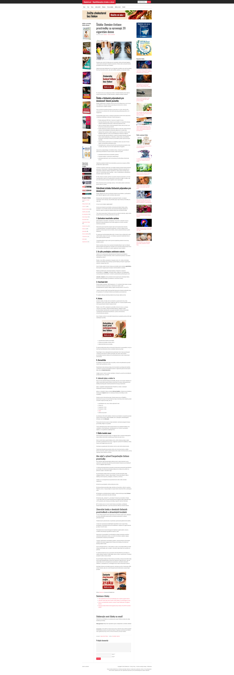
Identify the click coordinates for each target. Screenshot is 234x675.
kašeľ (99, 410)
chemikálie (114, 636)
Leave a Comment (111, 34)
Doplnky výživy (85, 211)
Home (84, 7)
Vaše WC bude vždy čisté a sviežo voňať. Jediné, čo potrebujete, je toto (114, 600)
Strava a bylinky (110, 7)
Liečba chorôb (97, 7)
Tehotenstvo (84, 236)
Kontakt (123, 7)
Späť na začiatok (85, 666)
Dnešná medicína (85, 209)
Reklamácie (149, 666)
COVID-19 (84, 206)
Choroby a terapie (85, 199)
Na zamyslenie (85, 214)
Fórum (92, 7)
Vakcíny (83, 239)
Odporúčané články (104, 636)
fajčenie (118, 636)
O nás (88, 7)
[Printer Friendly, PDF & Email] (102, 40)
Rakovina (103, 7)
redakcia (105, 34)
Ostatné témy (85, 226)
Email (113, 656)
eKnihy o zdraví (118, 7)
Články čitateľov (85, 203)
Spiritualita (84, 231)
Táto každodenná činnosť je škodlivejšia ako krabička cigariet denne (114, 598)
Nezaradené (84, 219)
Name (113, 654)
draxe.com (101, 592)
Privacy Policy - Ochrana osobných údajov (138, 666)
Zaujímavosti (84, 241)
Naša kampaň (85, 216)
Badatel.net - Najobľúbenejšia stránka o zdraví (99, 2)
